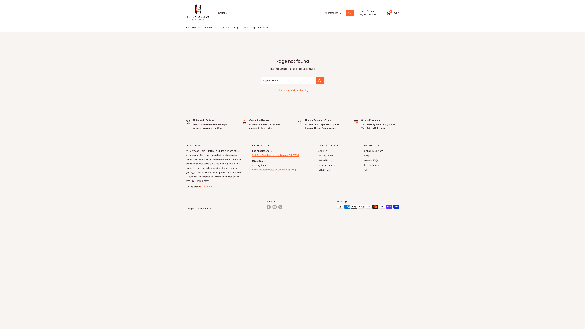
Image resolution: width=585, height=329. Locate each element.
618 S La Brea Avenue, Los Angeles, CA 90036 (275, 155)
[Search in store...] (320, 80)
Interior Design (371, 165)
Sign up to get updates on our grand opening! (274, 169)
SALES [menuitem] (208, 27)
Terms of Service (326, 165)
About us (322, 151)
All (365, 169)
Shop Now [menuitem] (191, 27)
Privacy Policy (325, 155)
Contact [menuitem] (225, 27)
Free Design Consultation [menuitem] (256, 27)
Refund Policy (325, 160)
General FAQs (371, 160)
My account (366, 14)
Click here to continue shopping (292, 90)
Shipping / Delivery (373, 151)
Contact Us (324, 169)
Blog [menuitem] (236, 27)
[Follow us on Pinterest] (280, 207)
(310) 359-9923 (207, 186)
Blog (366, 155)
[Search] (350, 13)
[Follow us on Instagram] (274, 207)
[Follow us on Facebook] (269, 207)
